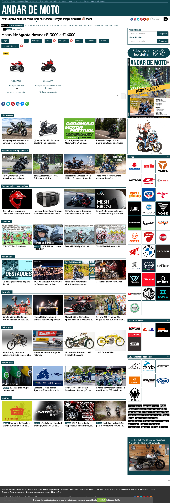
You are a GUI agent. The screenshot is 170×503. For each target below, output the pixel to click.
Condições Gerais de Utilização (13, 492)
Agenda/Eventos (150, 405)
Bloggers (145, 427)
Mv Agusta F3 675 (16, 85)
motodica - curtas (111, 25)
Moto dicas (7, 362)
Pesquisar (163, 33)
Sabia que (6, 327)
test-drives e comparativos (93, 25)
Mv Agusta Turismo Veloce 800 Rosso (48, 86)
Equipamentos (54, 489)
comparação (17, 29)
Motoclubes (76, 19)
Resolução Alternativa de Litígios (38, 492)
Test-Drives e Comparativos (14, 150)
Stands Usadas (135, 415)
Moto (48, 41)
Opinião (30, 19)
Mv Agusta (63, 41)
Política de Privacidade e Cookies (143, 489)
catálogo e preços (16, 25)
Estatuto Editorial (123, 489)
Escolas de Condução (150, 424)
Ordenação (36, 41)
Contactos (99, 489)
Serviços (163, 427)
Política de (113, 500)
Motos (45, 489)
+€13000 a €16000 (10, 46)
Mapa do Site (56, 492)
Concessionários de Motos (157, 412)
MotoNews (7, 115)
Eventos (5, 19)
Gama (78, 41)
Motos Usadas (135, 405)
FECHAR (102, 500)
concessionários (55, 25)
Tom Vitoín (38, 489)
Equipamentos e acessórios (14, 186)
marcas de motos (42, 25)
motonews (78, 25)
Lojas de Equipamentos (146, 418)
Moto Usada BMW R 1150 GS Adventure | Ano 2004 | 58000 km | (147, 441)
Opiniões (6, 221)
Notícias (12, 489)
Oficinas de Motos (152, 415)
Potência (103, 41)
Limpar (5, 41)
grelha (9, 29)
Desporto (6, 292)
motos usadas (30, 25)
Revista (89, 19)
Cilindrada (90, 41)
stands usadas (68, 25)
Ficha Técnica (110, 489)
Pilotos (154, 427)
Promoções (57, 19)
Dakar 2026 (21, 19)
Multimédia (7, 256)
